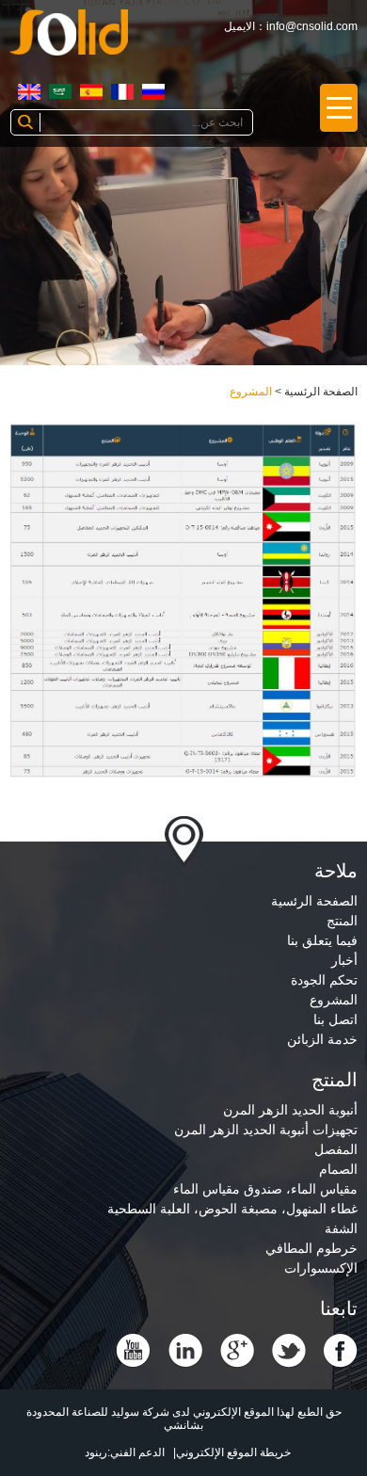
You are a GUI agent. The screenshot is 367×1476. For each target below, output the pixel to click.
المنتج (342, 920)
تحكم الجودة (324, 979)
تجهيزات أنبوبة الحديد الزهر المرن (266, 1129)
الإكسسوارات (321, 1267)
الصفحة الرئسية (321, 391)
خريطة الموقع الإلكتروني (233, 1452)
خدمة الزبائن (322, 1039)
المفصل (336, 1149)
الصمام (338, 1169)
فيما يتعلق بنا (322, 940)
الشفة (341, 1228)
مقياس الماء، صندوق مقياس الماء (265, 1188)
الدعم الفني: (136, 1452)
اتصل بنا (335, 1019)
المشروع (251, 391)
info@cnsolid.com (312, 26)
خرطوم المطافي (311, 1248)
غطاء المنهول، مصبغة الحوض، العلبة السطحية (232, 1208)
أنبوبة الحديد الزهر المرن (290, 1109)
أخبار (344, 960)
